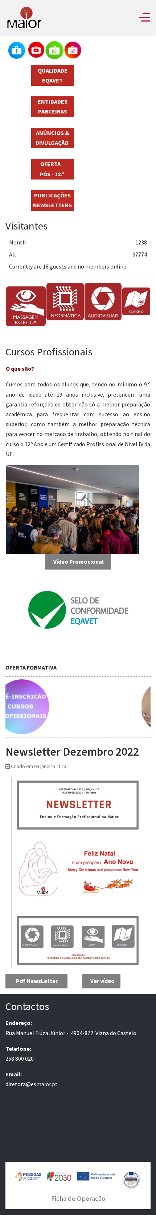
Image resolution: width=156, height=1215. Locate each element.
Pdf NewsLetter (37, 980)
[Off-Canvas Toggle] (144, 17)
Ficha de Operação (78, 1198)
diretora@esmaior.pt (31, 1084)
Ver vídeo (102, 980)
